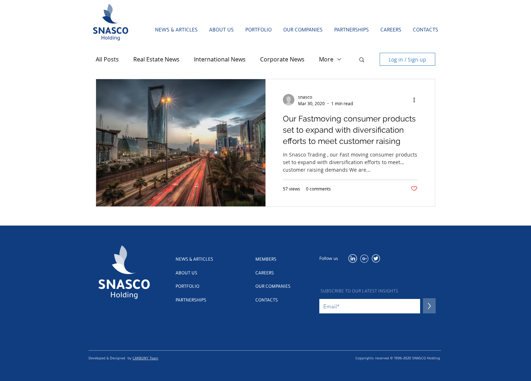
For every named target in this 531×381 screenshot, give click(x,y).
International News (220, 59)
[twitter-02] (375, 258)
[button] (361, 60)
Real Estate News (156, 59)
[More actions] (416, 99)
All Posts (107, 59)
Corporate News (282, 59)
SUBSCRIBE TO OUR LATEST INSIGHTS (359, 291)
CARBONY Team (145, 359)
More (326, 59)
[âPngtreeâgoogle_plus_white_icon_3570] (364, 258)
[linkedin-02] (352, 258)
